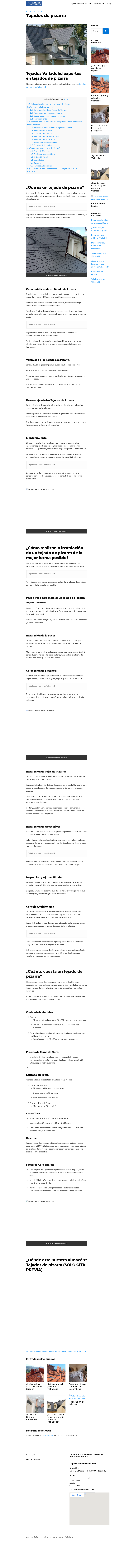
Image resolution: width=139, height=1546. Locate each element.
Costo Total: (37, 160)
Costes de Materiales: (41, 151)
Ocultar (66, 99)
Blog (109, 3)
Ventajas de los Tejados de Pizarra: (46, 113)
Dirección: (74, 1468)
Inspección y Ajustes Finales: (44, 142)
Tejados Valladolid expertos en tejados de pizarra (48, 104)
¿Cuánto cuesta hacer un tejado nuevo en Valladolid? (99, 264)
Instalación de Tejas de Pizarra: (44, 136)
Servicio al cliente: (78, 1489)
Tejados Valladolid (34, 12)
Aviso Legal (30, 1455)
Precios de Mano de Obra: (42, 154)
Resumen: (36, 163)
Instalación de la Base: (41, 130)
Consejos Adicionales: (41, 145)
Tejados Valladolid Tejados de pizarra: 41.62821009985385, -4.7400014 (56, 1351)
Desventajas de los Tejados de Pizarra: (47, 116)
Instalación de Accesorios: (42, 139)
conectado (49, 1435)
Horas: (72, 1475)
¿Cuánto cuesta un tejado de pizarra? (43, 148)
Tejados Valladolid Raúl (79, 3)
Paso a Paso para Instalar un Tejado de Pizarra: (51, 127)
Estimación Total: (39, 157)
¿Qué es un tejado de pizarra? (40, 107)
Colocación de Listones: (41, 133)
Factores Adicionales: (41, 166)
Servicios (97, 3)
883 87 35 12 (91, 1489)
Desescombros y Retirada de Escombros (98, 246)
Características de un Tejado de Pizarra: (48, 110)
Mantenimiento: (38, 119)
